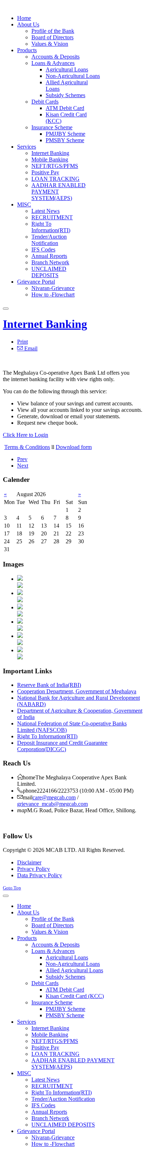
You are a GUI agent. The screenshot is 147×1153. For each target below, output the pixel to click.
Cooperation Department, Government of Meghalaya (76, 691)
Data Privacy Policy (39, 875)
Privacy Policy (33, 869)
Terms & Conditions (27, 447)
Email (30, 348)
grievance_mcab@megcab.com (52, 804)
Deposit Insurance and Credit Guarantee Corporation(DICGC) (62, 746)
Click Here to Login (25, 435)
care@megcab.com (54, 797)
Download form (74, 447)
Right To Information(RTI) (47, 736)
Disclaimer (29, 862)
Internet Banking (45, 324)
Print (22, 342)
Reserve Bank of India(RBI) (49, 685)
